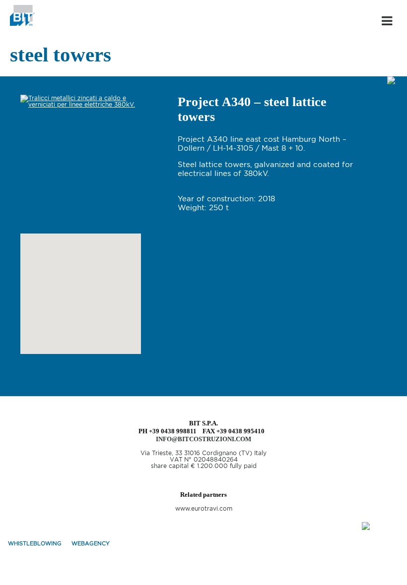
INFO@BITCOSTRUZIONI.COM (203, 439)
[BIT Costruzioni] (22, 23)
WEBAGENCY (90, 543)
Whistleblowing (35, 543)
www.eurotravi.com (203, 508)
